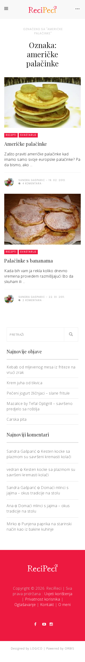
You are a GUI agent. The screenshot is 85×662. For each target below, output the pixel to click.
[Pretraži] (71, 334)
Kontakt (47, 604)
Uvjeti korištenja (58, 593)
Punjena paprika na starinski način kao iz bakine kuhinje (39, 526)
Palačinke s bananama (28, 260)
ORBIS (69, 648)
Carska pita (17, 419)
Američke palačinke (25, 144)
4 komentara (31, 183)
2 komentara (31, 300)
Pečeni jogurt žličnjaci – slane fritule (38, 393)
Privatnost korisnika (42, 599)
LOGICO (36, 648)
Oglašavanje (25, 604)
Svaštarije (28, 135)
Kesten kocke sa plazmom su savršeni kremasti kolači (39, 454)
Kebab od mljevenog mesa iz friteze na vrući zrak (41, 369)
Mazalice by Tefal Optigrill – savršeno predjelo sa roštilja (39, 406)
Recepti (11, 135)
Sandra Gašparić (21, 451)
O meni (64, 604)
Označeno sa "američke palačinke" (43, 31)
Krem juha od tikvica (24, 382)
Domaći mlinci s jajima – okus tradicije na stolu (38, 490)
